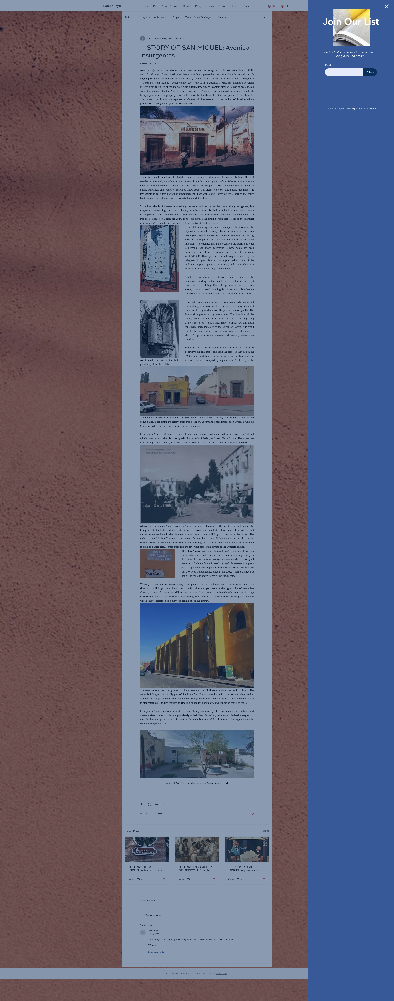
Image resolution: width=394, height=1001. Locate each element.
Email (328, 65)
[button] (387, 6)
